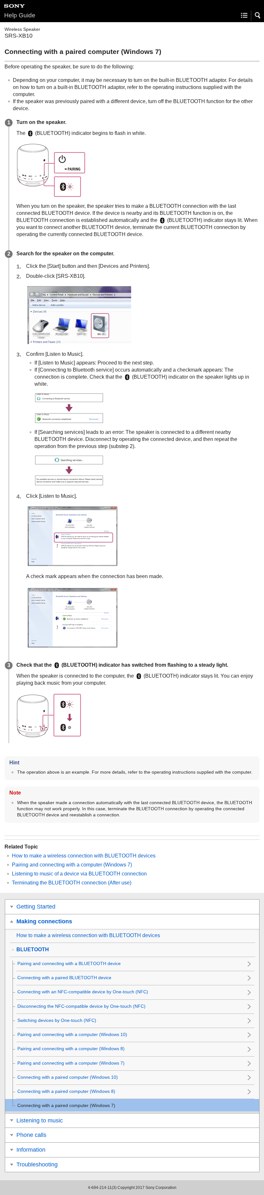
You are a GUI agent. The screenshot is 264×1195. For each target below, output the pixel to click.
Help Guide (19, 15)
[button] (257, 15)
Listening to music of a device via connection (79, 873)
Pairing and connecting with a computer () (72, 864)
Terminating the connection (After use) (71, 882)
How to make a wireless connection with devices (84, 855)
